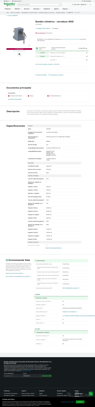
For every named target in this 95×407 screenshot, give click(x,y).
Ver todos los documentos (14, 99)
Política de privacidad (26, 370)
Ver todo (12, 15)
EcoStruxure (60, 393)
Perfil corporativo (43, 395)
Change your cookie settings (67, 401)
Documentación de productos (11, 393)
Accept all (80, 401)
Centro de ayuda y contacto (28, 393)
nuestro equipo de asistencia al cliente (71, 39)
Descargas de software (9, 395)
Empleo (41, 393)
